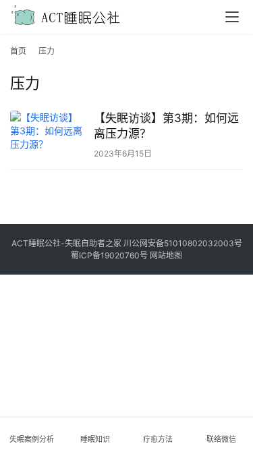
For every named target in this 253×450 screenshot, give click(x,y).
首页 (18, 51)
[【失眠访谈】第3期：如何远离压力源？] (48, 135)
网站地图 (166, 255)
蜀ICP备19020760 (105, 255)
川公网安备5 (146, 243)
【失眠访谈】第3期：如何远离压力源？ (166, 125)
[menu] (232, 17)
